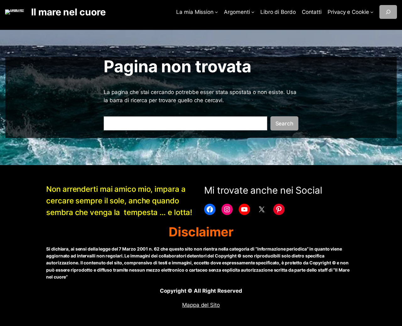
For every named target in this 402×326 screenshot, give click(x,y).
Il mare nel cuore (68, 12)
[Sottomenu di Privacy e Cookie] (371, 12)
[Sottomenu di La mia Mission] (216, 12)
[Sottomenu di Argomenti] (252, 12)
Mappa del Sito (201, 305)
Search (284, 123)
